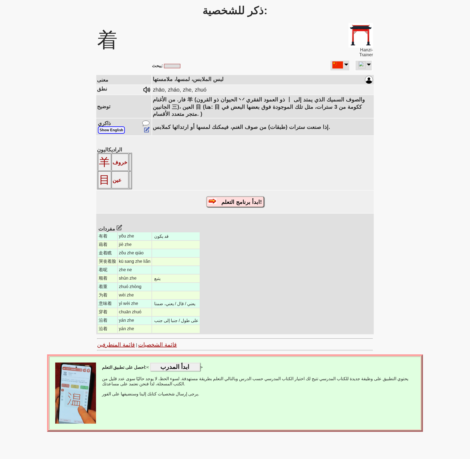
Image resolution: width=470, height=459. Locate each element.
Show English (111, 130)
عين (117, 180)
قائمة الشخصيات (157, 345)
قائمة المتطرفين (116, 345)
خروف (120, 162)
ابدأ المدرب (174, 366)
